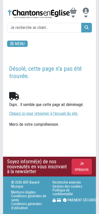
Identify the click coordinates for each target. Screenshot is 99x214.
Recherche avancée (67, 182)
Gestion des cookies (67, 186)
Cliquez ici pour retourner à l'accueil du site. (43, 113)
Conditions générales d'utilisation (26, 206)
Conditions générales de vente (28, 198)
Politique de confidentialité (63, 192)
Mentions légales (23, 192)
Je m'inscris (82, 166)
